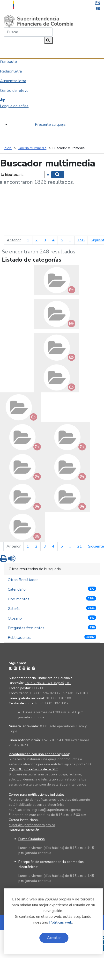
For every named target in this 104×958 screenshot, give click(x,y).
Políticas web (60, 922)
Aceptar (54, 937)
